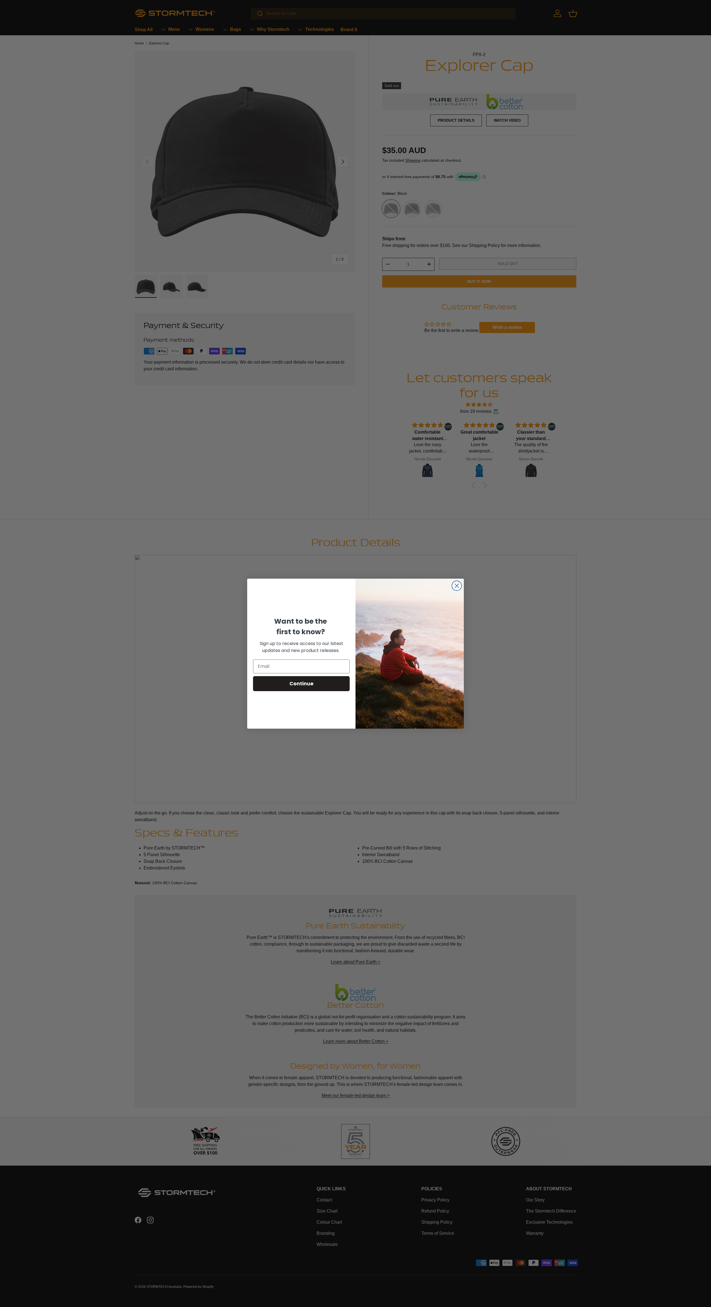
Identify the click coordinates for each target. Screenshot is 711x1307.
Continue (301, 683)
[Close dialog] (457, 586)
